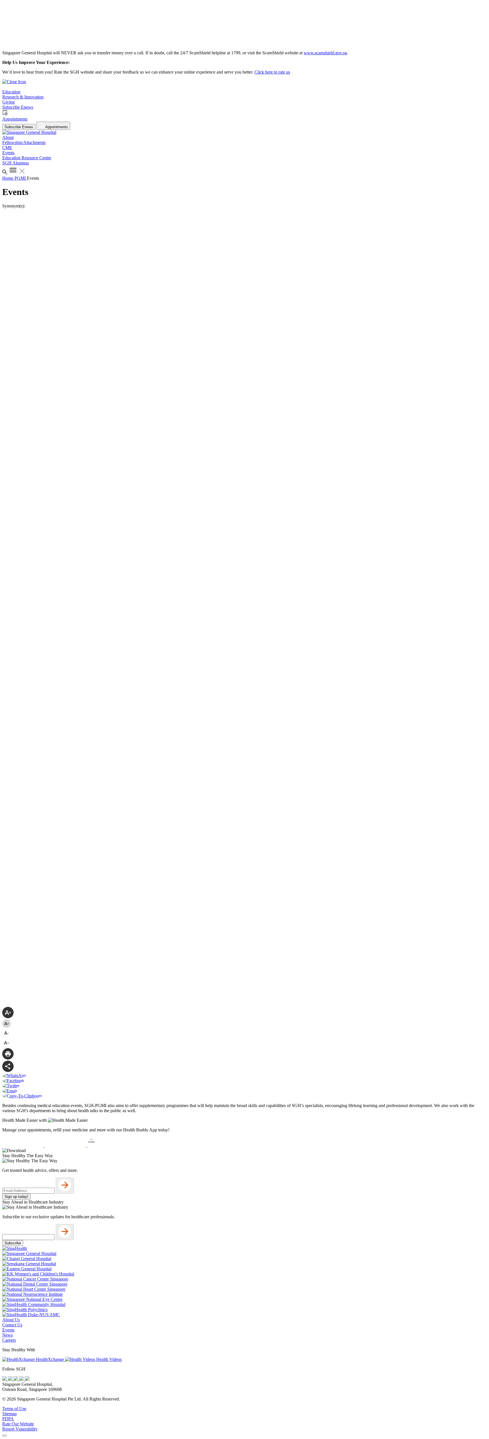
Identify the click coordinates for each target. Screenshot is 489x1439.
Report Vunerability (20, 1429)
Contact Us (12, 1324)
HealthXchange (50, 1359)
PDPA (8, 1418)
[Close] (4, 1435)
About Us (11, 1319)
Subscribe (13, 1243)
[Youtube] (11, 1379)
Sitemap (9, 1413)
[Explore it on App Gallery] (107, 1145)
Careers (9, 1340)
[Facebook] (5, 1379)
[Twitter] (22, 1379)
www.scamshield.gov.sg (325, 52)
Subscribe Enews (19, 127)
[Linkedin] (27, 1379)
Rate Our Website (18, 1423)
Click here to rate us (272, 72)
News (7, 1335)
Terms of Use (14, 1408)
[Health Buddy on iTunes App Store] (23, 1145)
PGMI (20, 178)
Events (8, 1330)
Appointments (56, 127)
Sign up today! (16, 1196)
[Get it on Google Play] (66, 1145)
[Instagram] (16, 1379)
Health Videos (108, 1359)
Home (8, 178)
